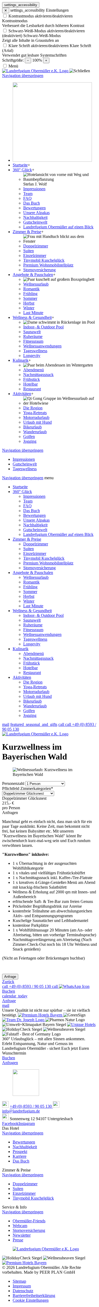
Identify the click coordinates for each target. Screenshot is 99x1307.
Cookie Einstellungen (31, 1300)
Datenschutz (23, 1290)
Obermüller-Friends (29, 1221)
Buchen (8, 1058)
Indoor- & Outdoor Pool (43, 615)
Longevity (31, 644)
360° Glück (22, 491)
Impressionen (34, 496)
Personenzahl (13, 783)
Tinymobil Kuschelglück (43, 558)
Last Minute (33, 606)
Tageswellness (35, 639)
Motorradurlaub (36, 691)
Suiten (28, 548)
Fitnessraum (33, 629)
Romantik (31, 582)
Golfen (29, 710)
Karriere (19, 1156)
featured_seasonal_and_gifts (33, 724)
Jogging (29, 715)
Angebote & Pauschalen (33, 572)
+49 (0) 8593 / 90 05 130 (31, 1106)
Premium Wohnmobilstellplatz (48, 563)
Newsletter (22, 1235)
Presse (18, 1240)
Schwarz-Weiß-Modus (42, 35)
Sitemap (19, 1281)
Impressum (22, 1286)
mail (5, 724)
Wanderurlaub (35, 706)
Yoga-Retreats (35, 687)
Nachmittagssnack (38, 658)
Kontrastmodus (14, 21)
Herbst (28, 596)
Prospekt (20, 1151)
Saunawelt (32, 620)
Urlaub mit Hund (37, 696)
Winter (28, 601)
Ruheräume (33, 625)
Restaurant (32, 672)
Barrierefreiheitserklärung (34, 1295)
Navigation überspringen (22, 75)
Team (27, 501)
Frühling (30, 587)
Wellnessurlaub (36, 577)
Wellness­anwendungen (42, 634)
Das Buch (31, 510)
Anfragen (10, 1062)
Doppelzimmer (35, 544)
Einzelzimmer (34, 553)
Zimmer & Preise (27, 539)
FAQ (27, 506)
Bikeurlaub (32, 701)
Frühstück (31, 663)
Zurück (8, 981)
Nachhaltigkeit (35, 525)
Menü (13, 66)
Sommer (30, 591)
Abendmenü (33, 653)
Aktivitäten (22, 677)
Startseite (20, 487)
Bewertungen (34, 515)
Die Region (33, 682)
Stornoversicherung (39, 568)
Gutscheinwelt (35, 529)
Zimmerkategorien (27, 788)
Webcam (20, 1225)
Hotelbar (30, 668)
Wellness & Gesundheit (32, 610)
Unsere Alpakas (36, 520)
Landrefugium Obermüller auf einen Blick (58, 534)
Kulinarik (21, 648)
